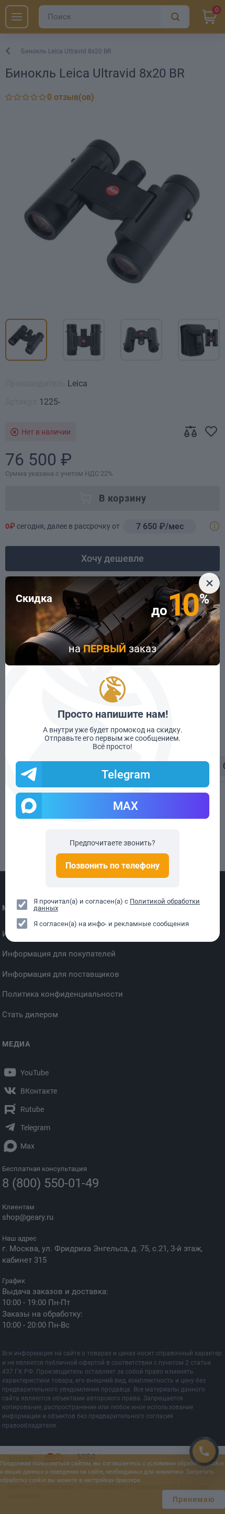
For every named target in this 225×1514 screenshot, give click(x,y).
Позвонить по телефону (112, 866)
